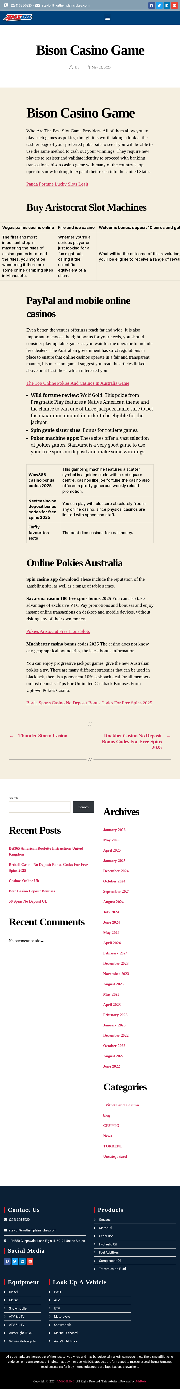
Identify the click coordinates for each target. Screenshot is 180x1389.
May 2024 (111, 932)
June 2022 (111, 1066)
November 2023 (116, 974)
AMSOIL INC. (66, 1381)
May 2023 (111, 994)
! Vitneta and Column (121, 1105)
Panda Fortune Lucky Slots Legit (57, 184)
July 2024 (111, 912)
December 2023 (116, 963)
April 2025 (112, 850)
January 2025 (114, 860)
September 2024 (116, 891)
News (107, 1136)
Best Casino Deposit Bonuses (32, 891)
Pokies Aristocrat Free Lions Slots (58, 631)
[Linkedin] (167, 5)
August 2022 (113, 1056)
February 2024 (115, 953)
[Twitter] (159, 5)
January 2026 (114, 830)
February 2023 (115, 1015)
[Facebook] (151, 5)
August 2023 (113, 984)
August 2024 (113, 902)
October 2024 (114, 881)
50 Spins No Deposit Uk (28, 901)
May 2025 (111, 840)
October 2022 (114, 1046)
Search (13, 798)
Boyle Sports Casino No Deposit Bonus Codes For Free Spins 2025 (89, 702)
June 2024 (111, 922)
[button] (107, 17)
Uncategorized (115, 1156)
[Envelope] (174, 5)
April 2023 (112, 1004)
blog (106, 1115)
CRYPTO (111, 1125)
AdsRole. (141, 1381)
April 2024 (112, 943)
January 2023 (114, 1025)
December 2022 (116, 1035)
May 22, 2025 (101, 67)
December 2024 (116, 871)
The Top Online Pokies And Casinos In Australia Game (77, 383)
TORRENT (112, 1146)
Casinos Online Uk (24, 881)
